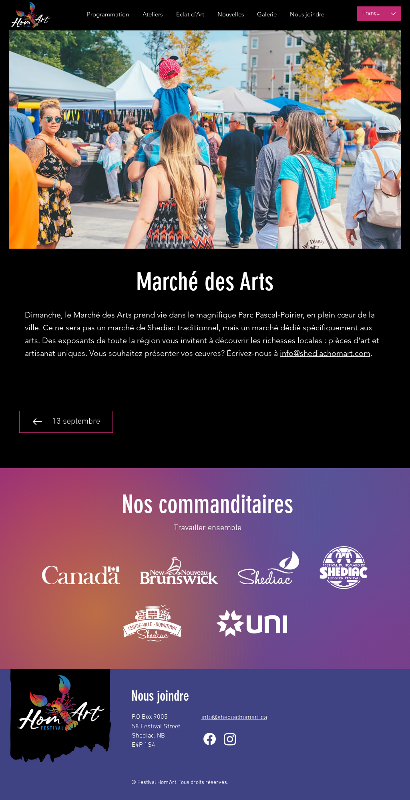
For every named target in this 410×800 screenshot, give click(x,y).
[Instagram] (230, 739)
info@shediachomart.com (325, 353)
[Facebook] (209, 739)
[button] (230, 14)
